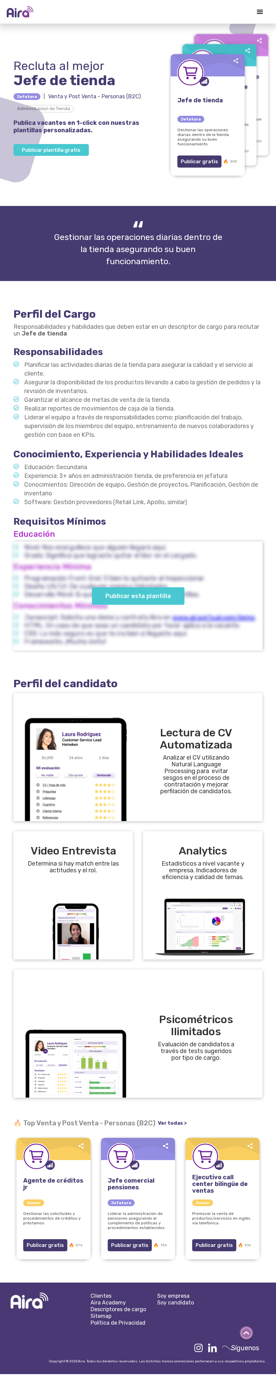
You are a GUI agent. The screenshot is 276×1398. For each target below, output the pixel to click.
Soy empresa (173, 1296)
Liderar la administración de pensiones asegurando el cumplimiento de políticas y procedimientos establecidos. (137, 1220)
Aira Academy (108, 1302)
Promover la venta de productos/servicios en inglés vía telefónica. (221, 1218)
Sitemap (101, 1316)
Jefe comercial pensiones (131, 1184)
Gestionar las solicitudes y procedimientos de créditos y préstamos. (52, 1218)
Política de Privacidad (118, 1323)
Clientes (101, 1296)
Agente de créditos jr (53, 1184)
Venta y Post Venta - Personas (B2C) (94, 96)
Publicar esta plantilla (138, 596)
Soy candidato (175, 1302)
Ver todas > (172, 1123)
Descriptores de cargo (118, 1309)
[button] (259, 11)
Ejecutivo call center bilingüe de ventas (220, 1184)
